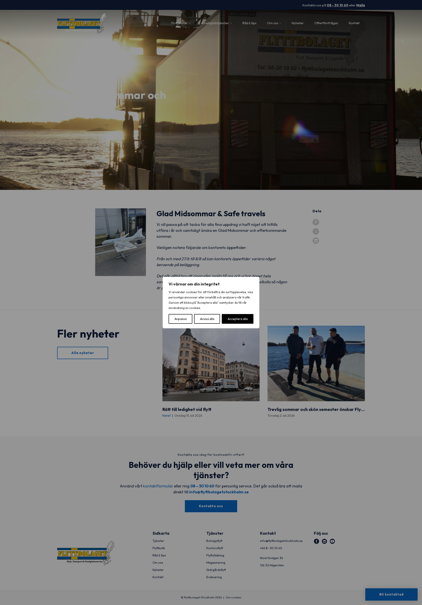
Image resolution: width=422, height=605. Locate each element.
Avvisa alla (207, 319)
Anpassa (181, 319)
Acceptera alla (238, 319)
